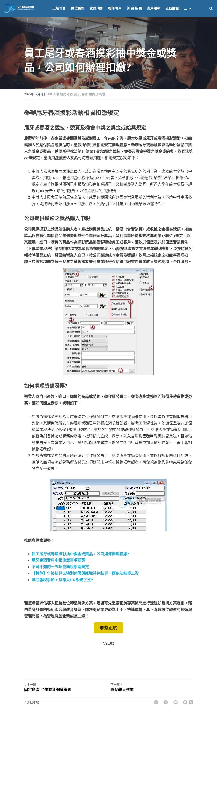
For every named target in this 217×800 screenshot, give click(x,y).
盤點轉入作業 (122, 689)
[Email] (185, 702)
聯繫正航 (108, 628)
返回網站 (33, 702)
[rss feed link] (191, 702)
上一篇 (31, 685)
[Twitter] (166, 702)
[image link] (19, 8)
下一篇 (115, 685)
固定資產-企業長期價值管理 (47, 689)
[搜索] (211, 8)
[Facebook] (156, 702)
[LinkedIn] (175, 702)
